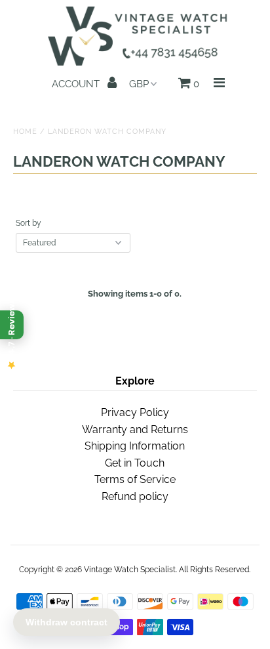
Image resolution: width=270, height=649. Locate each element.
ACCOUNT (77, 84)
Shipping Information (135, 446)
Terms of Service (135, 479)
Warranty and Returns (135, 429)
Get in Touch (134, 463)
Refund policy (135, 496)
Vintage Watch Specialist (130, 569)
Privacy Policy (135, 412)
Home (25, 131)
